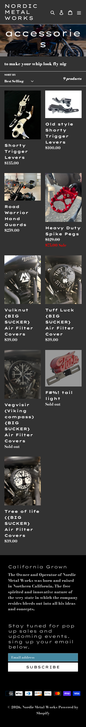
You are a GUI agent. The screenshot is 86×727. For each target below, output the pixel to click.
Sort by (10, 75)
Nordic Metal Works (21, 12)
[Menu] (79, 12)
